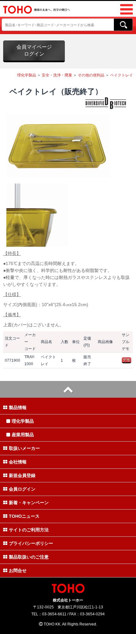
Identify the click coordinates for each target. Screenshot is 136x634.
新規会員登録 (22, 475)
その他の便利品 (91, 75)
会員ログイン (22, 489)
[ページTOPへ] (68, 389)
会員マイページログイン (34, 50)
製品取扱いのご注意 (29, 556)
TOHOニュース (24, 516)
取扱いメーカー (24, 448)
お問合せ (18, 570)
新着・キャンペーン (29, 502)
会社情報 (18, 461)
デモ (126, 360)
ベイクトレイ (121, 75)
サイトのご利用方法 (29, 529)
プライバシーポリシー (31, 543)
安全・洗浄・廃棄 (57, 75)
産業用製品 (23, 434)
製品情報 (18, 407)
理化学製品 (26, 75)
